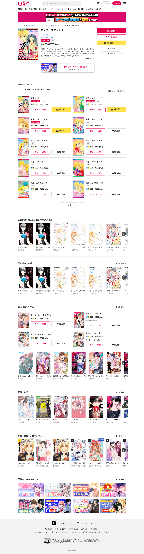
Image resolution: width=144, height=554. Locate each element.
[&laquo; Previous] (61, 205)
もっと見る (120, 263)
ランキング (49, 9)
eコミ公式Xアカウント (63, 523)
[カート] (98, 3)
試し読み (117, 131)
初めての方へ (49, 529)
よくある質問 (61, 529)
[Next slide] (124, 234)
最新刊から (122, 91)
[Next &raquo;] (82, 205)
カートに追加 (112, 37)
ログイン (106, 3)
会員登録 (117, 3)
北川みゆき (45, 35)
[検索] (79, 3)
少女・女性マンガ (47, 38)
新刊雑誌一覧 (35, 9)
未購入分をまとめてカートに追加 (38, 90)
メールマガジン (86, 523)
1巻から (112, 91)
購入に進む (111, 31)
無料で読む (112, 43)
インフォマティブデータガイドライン (69, 532)
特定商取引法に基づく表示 (99, 532)
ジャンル (73, 9)
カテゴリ (98, 9)
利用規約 (93, 529)
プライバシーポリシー (43, 532)
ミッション (61, 9)
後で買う (112, 53)
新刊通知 (112, 48)
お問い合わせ (74, 529)
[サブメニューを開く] (124, 3)
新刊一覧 (23, 9)
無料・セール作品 (87, 9)
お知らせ (84, 529)
